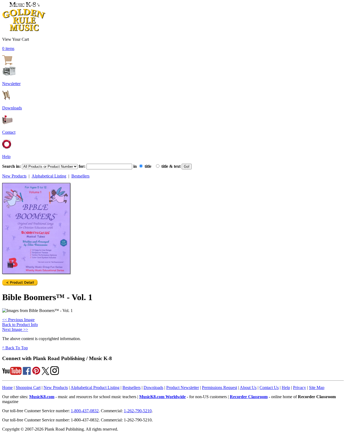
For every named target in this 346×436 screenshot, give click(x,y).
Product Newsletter (182, 387)
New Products (14, 176)
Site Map (316, 387)
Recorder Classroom (249, 396)
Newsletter (11, 83)
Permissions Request (219, 387)
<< (18, 319)
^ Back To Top (15, 348)
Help (6, 156)
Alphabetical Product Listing (95, 387)
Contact (8, 132)
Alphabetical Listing (49, 176)
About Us (248, 387)
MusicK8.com (41, 396)
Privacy (299, 387)
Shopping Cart (28, 387)
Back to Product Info (20, 324)
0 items (8, 48)
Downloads (12, 108)
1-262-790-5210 (138, 410)
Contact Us (269, 387)
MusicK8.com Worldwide (162, 396)
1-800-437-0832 (85, 410)
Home (7, 387)
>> (15, 329)
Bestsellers (80, 176)
